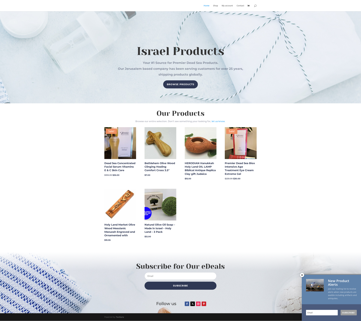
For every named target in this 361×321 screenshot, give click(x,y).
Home (206, 6)
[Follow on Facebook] (187, 304)
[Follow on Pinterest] (204, 304)
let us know (218, 121)
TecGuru (120, 317)
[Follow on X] (192, 304)
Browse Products (180, 84)
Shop (215, 6)
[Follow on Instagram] (198, 304)
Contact (240, 6)
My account (227, 6)
